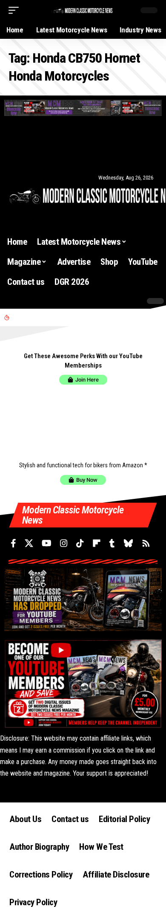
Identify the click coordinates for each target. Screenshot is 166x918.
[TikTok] (59, 156)
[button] (16, 10)
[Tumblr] (80, 156)
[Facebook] (17, 156)
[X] (26, 156)
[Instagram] (49, 156)
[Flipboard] (70, 156)
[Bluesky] (90, 156)
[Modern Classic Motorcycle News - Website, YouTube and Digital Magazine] (83, 10)
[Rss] (101, 156)
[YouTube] (38, 156)
